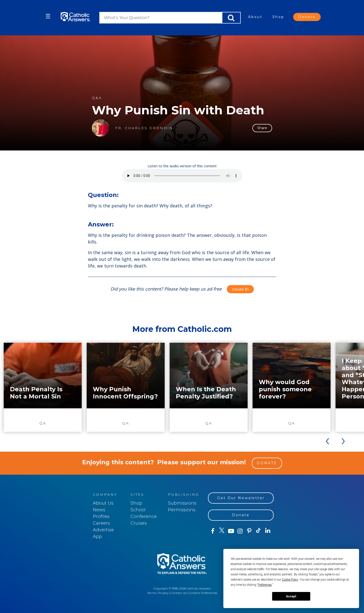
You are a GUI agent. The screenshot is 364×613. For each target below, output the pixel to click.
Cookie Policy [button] (290, 579)
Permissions (181, 510)
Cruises (138, 523)
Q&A (97, 98)
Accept (291, 596)
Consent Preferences (202, 593)
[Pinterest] (249, 531)
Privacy (163, 593)
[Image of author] (100, 128)
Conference (143, 516)
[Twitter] (221, 531)
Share (262, 128)
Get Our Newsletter (241, 498)
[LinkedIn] (267, 531)
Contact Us (178, 593)
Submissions (182, 503)
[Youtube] (230, 531)
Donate (307, 17)
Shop (278, 17)
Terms (151, 593)
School (138, 510)
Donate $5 (240, 289)
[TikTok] (258, 531)
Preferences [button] (265, 585)
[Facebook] (212, 531)
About (255, 17)
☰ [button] (48, 16)
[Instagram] (240, 531)
